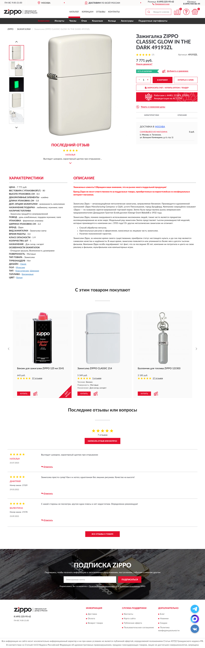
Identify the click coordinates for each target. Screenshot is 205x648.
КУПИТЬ (23, 394)
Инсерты (59, 21)
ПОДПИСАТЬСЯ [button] (130, 580)
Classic (23, 264)
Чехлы (72, 21)
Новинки (164, 619)
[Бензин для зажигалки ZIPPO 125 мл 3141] (42, 338)
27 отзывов (158, 378)
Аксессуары (127, 21)
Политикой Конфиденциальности (103, 586)
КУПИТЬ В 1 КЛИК (186, 80)
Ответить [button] (48, 467)
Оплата (91, 619)
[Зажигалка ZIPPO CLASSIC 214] (102, 338)
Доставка (92, 614)
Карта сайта (130, 619)
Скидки (163, 623)
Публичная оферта (133, 623)
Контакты (114, 12)
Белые (19, 278)
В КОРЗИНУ (162, 80)
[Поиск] (149, 12)
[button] (160, 4)
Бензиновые (27, 274)
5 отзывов (96, 378)
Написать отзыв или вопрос (102, 441)
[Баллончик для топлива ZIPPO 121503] (163, 338)
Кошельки (97, 21)
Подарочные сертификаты (153, 21)
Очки (84, 21)
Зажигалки (44, 21)
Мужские (20, 268)
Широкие (34, 271)
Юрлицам (87, 12)
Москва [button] (160, 127)
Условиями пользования (129, 586)
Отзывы (100, 12)
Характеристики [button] (151, 115)
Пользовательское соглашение (139, 628)
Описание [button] (182, 115)
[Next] (16, 127)
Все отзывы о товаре (102, 534)
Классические (22, 271)
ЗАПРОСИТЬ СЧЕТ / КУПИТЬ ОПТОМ (168, 88)
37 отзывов (37, 378)
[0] (194, 12)
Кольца (112, 21)
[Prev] (16, 41)
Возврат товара (95, 623)
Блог (162, 614)
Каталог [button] (74, 12)
